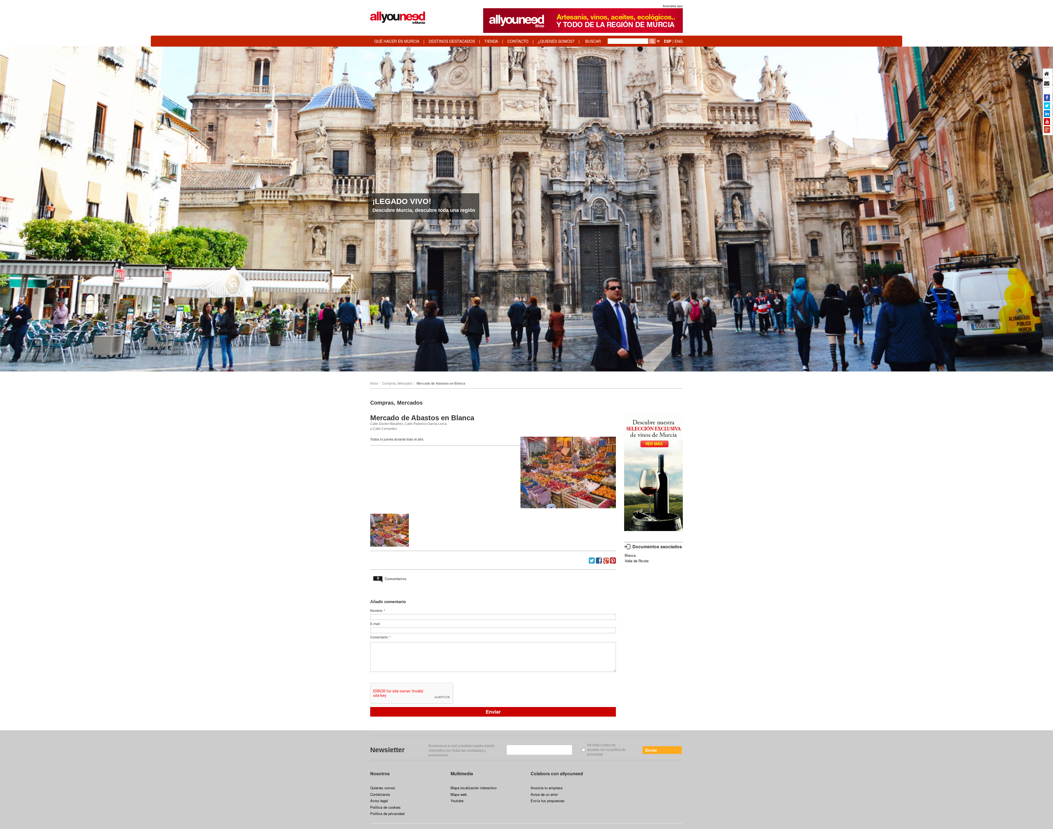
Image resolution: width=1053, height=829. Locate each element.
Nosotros (380, 773)
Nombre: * (377, 610)
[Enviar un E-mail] (1046, 83)
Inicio (374, 383)
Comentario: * (380, 637)
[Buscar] (652, 41)
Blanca (630, 555)
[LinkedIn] (1047, 113)
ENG (679, 41)
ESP (667, 41)
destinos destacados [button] (452, 41)
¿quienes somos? (556, 41)
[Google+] (1047, 129)
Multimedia (462, 773)
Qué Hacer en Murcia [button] (396, 41)
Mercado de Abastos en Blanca (441, 383)
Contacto (517, 41)
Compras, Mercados (397, 383)
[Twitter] (1047, 105)
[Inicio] (1046, 74)
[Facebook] (1047, 97)
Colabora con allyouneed (557, 773)
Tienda (491, 41)
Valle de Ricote (637, 560)
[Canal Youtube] (1047, 121)
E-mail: (375, 623)
